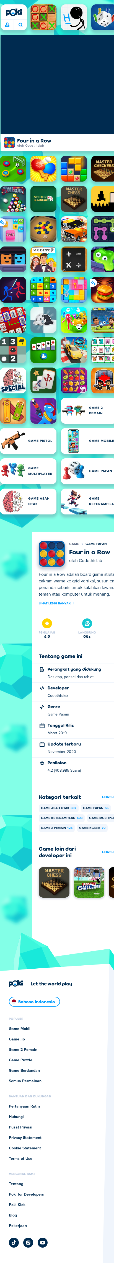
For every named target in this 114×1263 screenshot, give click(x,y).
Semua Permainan (25, 1081)
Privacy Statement (25, 1138)
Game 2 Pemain (56, 828)
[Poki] (14, 12)
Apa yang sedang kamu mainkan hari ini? (20, 25)
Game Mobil (19, 1029)
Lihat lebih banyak (55, 603)
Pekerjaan (18, 1226)
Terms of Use (20, 1159)
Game (74, 544)
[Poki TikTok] (14, 1243)
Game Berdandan (24, 1071)
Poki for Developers (26, 1194)
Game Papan (96, 544)
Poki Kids (17, 1205)
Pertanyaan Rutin (24, 1106)
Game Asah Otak (58, 808)
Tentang (16, 1184)
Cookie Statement (25, 1148)
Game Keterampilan (61, 818)
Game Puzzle (20, 1060)
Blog (13, 1215)
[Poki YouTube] (43, 1243)
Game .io (17, 1039)
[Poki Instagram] (28, 1243)
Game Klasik (92, 828)
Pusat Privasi (20, 1127)
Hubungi (16, 1117)
